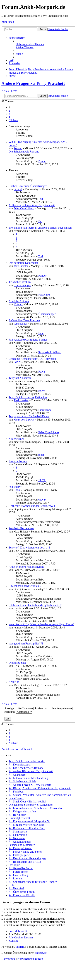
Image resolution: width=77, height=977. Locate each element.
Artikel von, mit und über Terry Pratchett (32, 205)
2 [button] (9, 110)
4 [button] (9, 117)
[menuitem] (30, 44)
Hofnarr (18, 304)
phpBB (20, 946)
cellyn (41, 390)
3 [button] (9, 113)
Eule (41, 333)
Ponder (18, 148)
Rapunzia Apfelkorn (49, 352)
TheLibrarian (21, 400)
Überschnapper (22, 285)
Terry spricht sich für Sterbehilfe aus (29, 416)
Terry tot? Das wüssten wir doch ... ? (29, 547)
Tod (40, 198)
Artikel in (14, 681)
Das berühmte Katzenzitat (23, 262)
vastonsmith (20, 323)
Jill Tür (42, 480)
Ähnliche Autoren (19, 301)
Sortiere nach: (42, 708)
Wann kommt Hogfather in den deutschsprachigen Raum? (41, 624)
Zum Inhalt (7, 21)
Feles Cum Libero (24, 208)
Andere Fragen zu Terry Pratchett (33, 83)
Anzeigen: (10, 708)
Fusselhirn (44, 294)
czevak (42, 499)
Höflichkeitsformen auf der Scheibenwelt (32, 505)
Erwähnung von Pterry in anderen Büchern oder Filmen (40, 227)
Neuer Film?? (16, 438)
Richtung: (10, 711)
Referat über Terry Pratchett (24, 320)
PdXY (17, 361)
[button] (13, 120)
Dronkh (18, 189)
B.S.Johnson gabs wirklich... (25, 585)
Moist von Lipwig (24, 419)
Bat (40, 221)
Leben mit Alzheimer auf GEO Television (32, 358)
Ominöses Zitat (17, 662)
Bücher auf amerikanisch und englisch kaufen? (35, 605)
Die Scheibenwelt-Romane (24, 151)
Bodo (17, 489)
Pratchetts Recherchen (21, 528)
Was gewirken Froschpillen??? (26, 643)
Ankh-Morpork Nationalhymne (26, 566)
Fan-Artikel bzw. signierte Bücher (28, 339)
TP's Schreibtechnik (20, 281)
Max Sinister (21, 265)
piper (41, 454)
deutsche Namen (18, 461)
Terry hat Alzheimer (20, 377)
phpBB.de (41, 952)
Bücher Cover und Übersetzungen (28, 186)
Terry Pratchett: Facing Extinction (28, 397)
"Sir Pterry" (15, 486)
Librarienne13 (46, 409)
